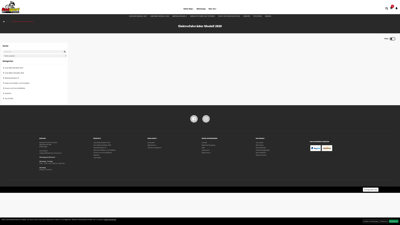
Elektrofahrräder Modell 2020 (23, 21)
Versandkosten (261, 148)
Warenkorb (259, 145)
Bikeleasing (201, 9)
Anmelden (151, 143)
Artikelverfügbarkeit (262, 150)
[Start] (3, 21)
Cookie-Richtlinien (110, 220)
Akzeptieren (393, 221)
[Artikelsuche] (386, 8)
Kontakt (204, 143)
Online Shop (187, 9)
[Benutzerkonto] (396, 8)
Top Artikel (257, 16)
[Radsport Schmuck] (11, 7)
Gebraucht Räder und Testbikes (202, 16)
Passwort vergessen (154, 148)
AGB (203, 148)
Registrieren (152, 145)
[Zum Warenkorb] (391, 8)
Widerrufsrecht (261, 155)
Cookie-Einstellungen (371, 221)
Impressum (205, 150)
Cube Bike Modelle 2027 (138, 16)
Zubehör (246, 16)
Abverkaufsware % (179, 16)
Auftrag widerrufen (370, 190)
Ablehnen (384, 221)
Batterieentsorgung (208, 145)
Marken (268, 16)
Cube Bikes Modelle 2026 (159, 16)
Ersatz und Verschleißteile (229, 16)
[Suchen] (65, 51)
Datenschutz (206, 153)
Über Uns (212, 9)
